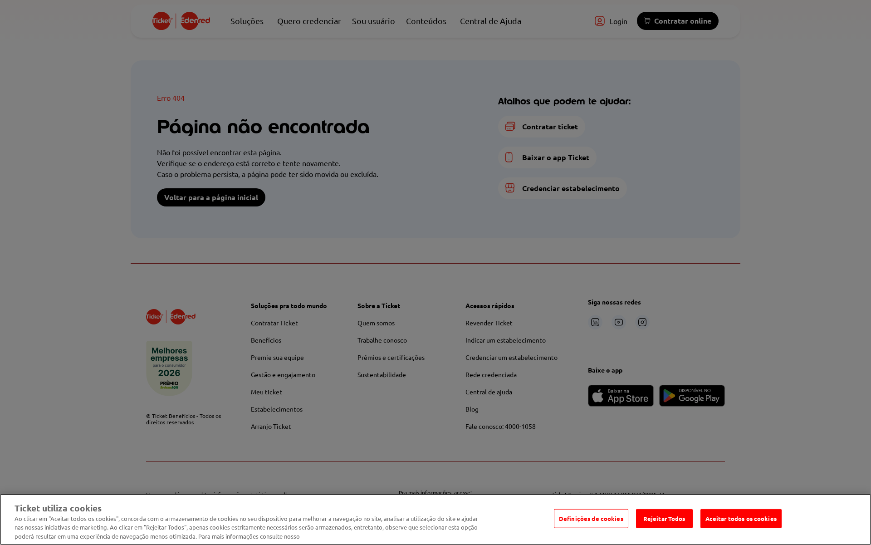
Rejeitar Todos (664, 518)
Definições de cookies (591, 518)
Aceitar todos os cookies (741, 518)
